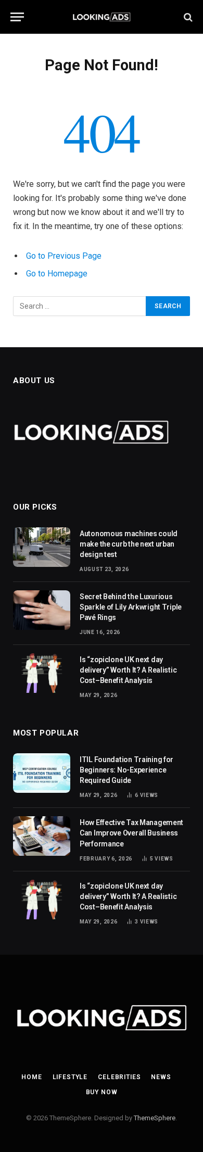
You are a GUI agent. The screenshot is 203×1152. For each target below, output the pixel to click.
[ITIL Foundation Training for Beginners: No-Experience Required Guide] (41, 773)
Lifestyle (70, 1077)
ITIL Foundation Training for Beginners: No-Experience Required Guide (126, 769)
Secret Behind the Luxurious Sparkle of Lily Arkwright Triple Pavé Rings (131, 607)
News (161, 1077)
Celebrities (119, 1077)
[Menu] (17, 17)
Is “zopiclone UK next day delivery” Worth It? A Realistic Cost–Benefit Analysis (128, 670)
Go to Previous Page (64, 256)
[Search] (187, 17)
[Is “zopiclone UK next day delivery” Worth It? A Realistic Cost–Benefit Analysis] (41, 673)
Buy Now (102, 1092)
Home (31, 1077)
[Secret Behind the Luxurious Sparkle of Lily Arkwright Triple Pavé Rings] (41, 610)
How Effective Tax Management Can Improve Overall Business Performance (131, 832)
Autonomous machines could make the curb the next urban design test (128, 544)
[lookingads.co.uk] (101, 17)
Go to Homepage (56, 273)
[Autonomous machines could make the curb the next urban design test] (41, 547)
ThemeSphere (154, 1118)
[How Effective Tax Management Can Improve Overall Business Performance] (41, 836)
